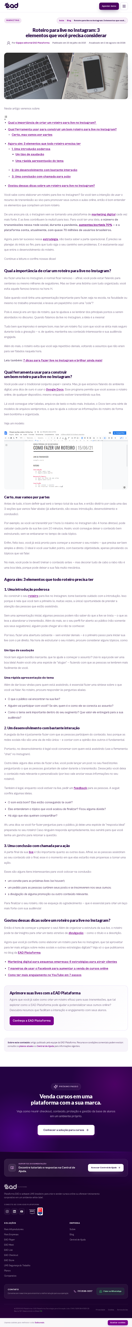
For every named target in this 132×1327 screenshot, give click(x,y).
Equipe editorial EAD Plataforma (33, 43)
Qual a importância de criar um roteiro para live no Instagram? (52, 122)
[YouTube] (22, 1211)
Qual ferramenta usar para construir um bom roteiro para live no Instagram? (62, 129)
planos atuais (26, 1046)
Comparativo (10, 1276)
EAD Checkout (11, 1255)
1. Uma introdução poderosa (31, 149)
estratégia (50, 239)
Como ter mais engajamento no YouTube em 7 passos (44, 975)
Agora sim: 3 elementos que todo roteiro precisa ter (44, 143)
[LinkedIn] (14, 1211)
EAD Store (9, 1260)
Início (61, 20)
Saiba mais (39, 1322)
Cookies (111, 1310)
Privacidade (100, 1310)
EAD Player (9, 1240)
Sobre (72, 1229)
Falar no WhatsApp (112, 1291)
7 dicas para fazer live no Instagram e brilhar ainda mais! (62, 360)
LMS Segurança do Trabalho (17, 1265)
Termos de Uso (122, 1310)
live (31, 852)
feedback (80, 788)
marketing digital (104, 214)
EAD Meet (9, 1245)
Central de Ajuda (45, 1046)
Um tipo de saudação (29, 154)
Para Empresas (11, 1234)
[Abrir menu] (124, 6)
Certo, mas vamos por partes (32, 135)
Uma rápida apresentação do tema (39, 161)
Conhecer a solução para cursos (63, 1130)
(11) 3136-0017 (85, 1291)
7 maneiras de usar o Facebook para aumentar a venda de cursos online (58, 968)
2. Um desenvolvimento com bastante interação (44, 170)
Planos (7, 1270)
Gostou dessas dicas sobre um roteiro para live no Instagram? (51, 185)
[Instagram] (7, 1211)
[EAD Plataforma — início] (11, 6)
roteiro (33, 596)
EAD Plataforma (29, 952)
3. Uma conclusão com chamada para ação (41, 176)
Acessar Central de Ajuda (104, 1168)
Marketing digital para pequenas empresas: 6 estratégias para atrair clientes (62, 962)
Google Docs (55, 389)
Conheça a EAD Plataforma (32, 1020)
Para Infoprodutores (13, 1229)
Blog (69, 20)
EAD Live (8, 1250)
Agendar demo (109, 6)
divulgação (76, 933)
